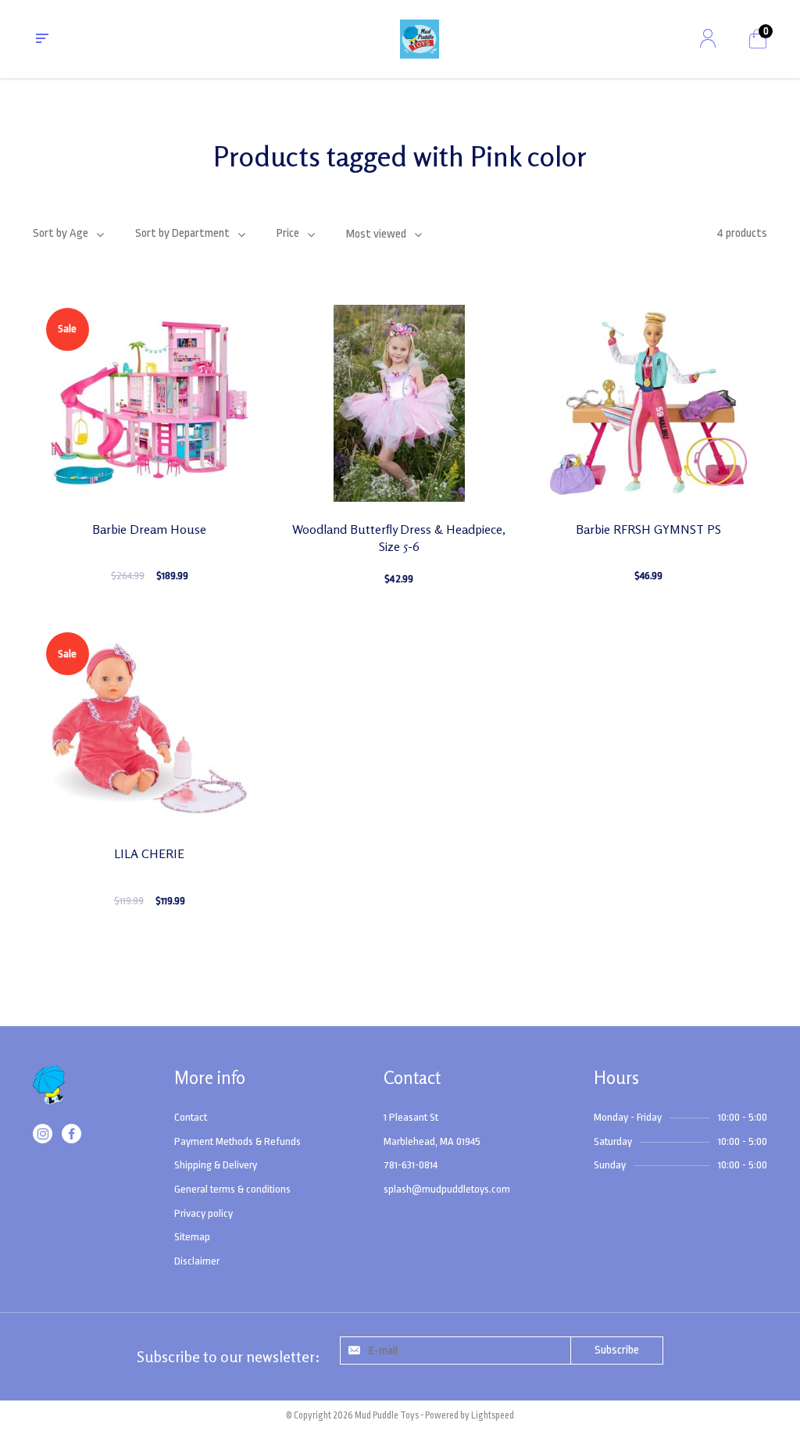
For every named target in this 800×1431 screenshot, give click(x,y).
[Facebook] (71, 1136)
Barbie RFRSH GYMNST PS (648, 529)
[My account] (707, 39)
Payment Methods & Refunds (237, 1141)
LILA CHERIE (149, 853)
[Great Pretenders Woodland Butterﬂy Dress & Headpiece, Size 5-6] (399, 403)
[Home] (419, 38)
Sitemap (192, 1237)
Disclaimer (197, 1261)
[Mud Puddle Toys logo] (49, 1094)
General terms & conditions (232, 1189)
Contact (190, 1117)
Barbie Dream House (149, 529)
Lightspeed (492, 1415)
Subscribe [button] (617, 1350)
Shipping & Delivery (215, 1165)
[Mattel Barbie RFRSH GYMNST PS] (648, 403)
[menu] (42, 39)
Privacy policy (203, 1213)
